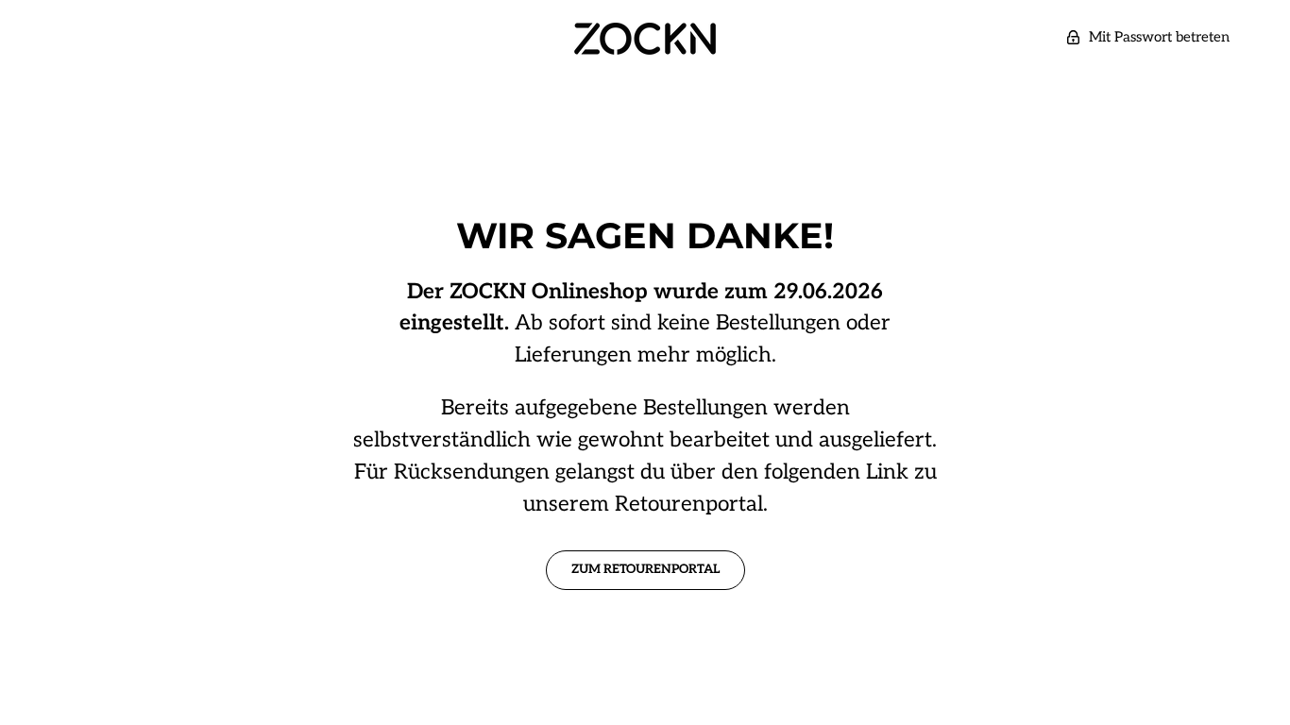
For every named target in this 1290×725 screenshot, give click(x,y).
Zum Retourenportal (645, 569)
